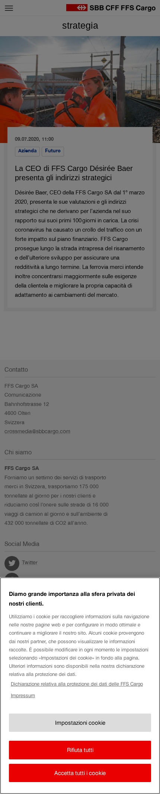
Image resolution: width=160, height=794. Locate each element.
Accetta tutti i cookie (80, 773)
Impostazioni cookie (80, 723)
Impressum (23, 695)
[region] (80, 685)
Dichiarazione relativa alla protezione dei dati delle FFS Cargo (77, 684)
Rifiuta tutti (80, 750)
